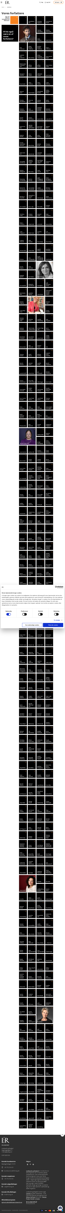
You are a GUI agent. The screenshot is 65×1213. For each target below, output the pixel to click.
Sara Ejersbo (23, 285)
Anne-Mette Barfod (40, 92)
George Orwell (30, 802)
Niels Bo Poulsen (39, 828)
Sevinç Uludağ (39, 1065)
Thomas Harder (48, 399)
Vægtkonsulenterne (23, 1092)
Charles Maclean (31, 688)
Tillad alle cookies (53, 625)
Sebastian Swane (48, 1003)
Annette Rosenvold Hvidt (31, 477)
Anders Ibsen (23, 487)
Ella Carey (31, 171)
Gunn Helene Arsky (49, 65)
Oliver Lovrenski (31, 679)
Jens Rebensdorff (49, 863)
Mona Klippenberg (23, 574)
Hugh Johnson (39, 521)
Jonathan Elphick (31, 293)
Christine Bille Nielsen (49, 758)
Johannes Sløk (39, 959)
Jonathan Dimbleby (48, 250)
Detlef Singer (49, 951)
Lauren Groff (23, 373)
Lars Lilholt (49, 653)
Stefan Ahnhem (23, 40)
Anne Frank (40, 338)
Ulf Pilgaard (23, 829)
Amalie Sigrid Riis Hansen (48, 389)
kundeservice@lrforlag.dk (11, 1171)
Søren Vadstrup (22, 1073)
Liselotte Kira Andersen (22, 56)
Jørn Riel (48, 881)
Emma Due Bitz (22, 127)
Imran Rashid (30, 845)
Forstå (32, 1199)
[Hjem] (7, 2)
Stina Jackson (48, 486)
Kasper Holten (30, 460)
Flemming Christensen (23, 179)
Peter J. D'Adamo (22, 223)
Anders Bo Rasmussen (22, 863)
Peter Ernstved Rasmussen (22, 854)
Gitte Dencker (31, 241)
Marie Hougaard (48, 460)
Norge (44, 1197)
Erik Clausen (40, 198)
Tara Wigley (31, 1109)
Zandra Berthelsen (31, 118)
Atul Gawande (31, 346)
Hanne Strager (21, 994)
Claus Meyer (23, 724)
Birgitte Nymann (39, 775)
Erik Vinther (31, 1083)
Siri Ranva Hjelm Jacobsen (48, 495)
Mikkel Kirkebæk (31, 565)
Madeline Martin (48, 705)
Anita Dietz (31, 250)
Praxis (28, 1199)
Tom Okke (48, 785)
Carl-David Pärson (31, 810)
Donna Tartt (40, 1039)
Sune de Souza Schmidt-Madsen (22, 976)
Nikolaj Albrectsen (48, 30)
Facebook (27, 1164)
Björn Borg (31, 145)
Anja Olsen (22, 802)
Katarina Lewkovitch (31, 653)
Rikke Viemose (48, 1073)
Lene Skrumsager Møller (31, 749)
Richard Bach (22, 92)
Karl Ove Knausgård (40, 574)
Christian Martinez (22, 714)
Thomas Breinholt (48, 144)
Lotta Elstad (40, 294)
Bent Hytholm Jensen (22, 521)
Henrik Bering (21, 118)
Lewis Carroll (39, 171)
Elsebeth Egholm (22, 276)
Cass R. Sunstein (22, 1003)
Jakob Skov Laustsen (48, 635)
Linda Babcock (48, 83)
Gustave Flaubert (22, 328)
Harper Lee (31, 645)
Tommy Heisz (39, 425)
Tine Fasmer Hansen (40, 390)
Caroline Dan (39, 232)
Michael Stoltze (39, 986)
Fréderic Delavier (22, 241)
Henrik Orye (40, 802)
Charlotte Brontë (39, 153)
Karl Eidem (31, 277)
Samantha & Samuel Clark (32, 197)
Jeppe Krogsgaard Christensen (40, 179)
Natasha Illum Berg (48, 109)
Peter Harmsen (22, 407)
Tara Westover (48, 1100)
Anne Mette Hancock (22, 390)
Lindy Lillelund (31, 661)
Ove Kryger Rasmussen (48, 854)
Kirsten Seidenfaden (49, 933)
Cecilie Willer (40, 1109)
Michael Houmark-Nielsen (39, 468)
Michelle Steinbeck (39, 977)
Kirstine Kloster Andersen (39, 48)
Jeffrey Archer (30, 65)
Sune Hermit (23, 452)
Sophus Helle (40, 434)
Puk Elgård (39, 285)
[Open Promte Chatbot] (60, 1208)
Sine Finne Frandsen (22, 337)
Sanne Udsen (23, 1065)
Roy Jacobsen (31, 495)
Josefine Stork (48, 986)
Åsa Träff (48, 1057)
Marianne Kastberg (48, 539)
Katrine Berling (30, 179)
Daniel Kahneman (31, 539)
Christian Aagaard (39, 22)
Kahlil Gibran (30, 355)
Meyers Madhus (48, 688)
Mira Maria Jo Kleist (49, 565)
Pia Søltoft (39, 1021)
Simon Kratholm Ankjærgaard (40, 56)
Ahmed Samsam (22, 924)
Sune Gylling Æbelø (23, 1126)
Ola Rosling (49, 908)
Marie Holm (23, 461)
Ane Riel (39, 881)
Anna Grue (31, 373)
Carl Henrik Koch (49, 583)
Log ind (48, 2)
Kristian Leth (49, 645)
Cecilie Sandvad (39, 924)
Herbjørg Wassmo (48, 1091)
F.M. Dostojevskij (32, 258)
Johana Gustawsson (23, 381)
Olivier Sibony (21, 951)
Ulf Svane (31, 1004)
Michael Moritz (22, 732)
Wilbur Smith (21, 968)
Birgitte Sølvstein (22, 1021)
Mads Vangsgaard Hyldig (49, 477)
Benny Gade (23, 347)
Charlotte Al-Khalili (49, 22)
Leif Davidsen (48, 232)
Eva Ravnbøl (40, 864)
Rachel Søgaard (31, 1012)
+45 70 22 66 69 (8, 1167)
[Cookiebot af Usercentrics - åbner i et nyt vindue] (56, 587)
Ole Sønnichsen (22, 1030)
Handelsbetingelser (6, 1210)
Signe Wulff (31, 1118)
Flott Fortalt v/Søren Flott (32, 328)
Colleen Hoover (39, 460)
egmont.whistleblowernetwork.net (12, 1202)
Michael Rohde (22, 907)
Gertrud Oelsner (30, 784)
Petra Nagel (49, 750)
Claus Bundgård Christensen (49, 179)
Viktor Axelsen (39, 83)
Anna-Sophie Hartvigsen (49, 407)
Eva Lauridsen (31, 635)
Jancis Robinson (39, 898)
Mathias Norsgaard (40, 767)
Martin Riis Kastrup (31, 548)
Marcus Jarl (49, 504)
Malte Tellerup (22, 1047)
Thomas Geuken (22, 355)
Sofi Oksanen (23, 794)
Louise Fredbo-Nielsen (48, 337)
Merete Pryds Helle (24, 443)
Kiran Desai (40, 241)
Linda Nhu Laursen (39, 635)
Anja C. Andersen (48, 48)
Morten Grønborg (48, 372)
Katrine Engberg (22, 302)
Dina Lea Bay (31, 101)
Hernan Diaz (23, 250)
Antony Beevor (39, 101)
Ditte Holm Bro (22, 153)
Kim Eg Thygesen (31, 1056)
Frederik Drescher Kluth (31, 574)
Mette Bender (48, 101)
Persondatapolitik (23, 1210)
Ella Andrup (31, 57)
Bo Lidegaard (39, 653)
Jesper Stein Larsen (23, 635)
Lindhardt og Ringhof (40, 889)
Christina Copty (22, 214)
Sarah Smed (49, 960)
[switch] (24, 614)
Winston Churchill (48, 188)
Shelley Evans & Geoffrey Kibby (48, 555)
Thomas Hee (23, 426)
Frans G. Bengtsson (22, 109)
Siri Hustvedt (23, 478)
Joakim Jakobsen (31, 504)
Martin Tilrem (39, 1056)
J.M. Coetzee (23, 206)
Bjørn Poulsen (48, 828)
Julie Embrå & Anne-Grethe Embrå (49, 292)
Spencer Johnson (48, 521)
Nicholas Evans (31, 320)
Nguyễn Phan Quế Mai (31, 705)
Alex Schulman (22, 933)
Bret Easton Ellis (23, 293)
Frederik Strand (31, 994)
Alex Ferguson (48, 320)
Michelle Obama (48, 775)
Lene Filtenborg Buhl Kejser (22, 556)
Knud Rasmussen (40, 854)
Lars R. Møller (21, 749)
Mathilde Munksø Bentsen (39, 109)
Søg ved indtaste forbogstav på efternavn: (6, 18)
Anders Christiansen (40, 188)
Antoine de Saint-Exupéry (48, 915)
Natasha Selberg (22, 942)
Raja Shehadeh (31, 942)
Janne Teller (49, 1039)
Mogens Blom (48, 127)
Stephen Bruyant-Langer (31, 162)
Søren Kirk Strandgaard (49, 994)
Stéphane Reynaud (39, 872)
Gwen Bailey (32, 92)
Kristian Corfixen (31, 214)
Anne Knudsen (39, 583)
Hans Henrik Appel (49, 57)
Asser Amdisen (39, 39)
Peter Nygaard (22, 775)
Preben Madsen (30, 696)
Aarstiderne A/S (31, 22)
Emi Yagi (39, 1118)
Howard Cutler (39, 214)
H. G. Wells (39, 1100)
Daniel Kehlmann (39, 548)
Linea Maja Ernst (22, 311)
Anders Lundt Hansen (30, 389)
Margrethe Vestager (31, 1073)
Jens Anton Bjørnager (39, 127)
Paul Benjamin (31, 109)
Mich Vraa (48, 1083)
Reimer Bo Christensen (23, 188)
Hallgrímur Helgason (48, 425)
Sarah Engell (32, 312)
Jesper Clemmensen (49, 197)
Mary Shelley (40, 943)
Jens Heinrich (31, 425)
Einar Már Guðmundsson (32, 381)
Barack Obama (21, 784)
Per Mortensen (31, 732)
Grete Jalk (39, 504)
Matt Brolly (31, 154)
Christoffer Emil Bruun (22, 162)
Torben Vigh (23, 1083)
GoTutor (32, 1197)
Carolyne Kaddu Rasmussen (31, 863)
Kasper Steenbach (31, 977)
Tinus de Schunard (39, 933)
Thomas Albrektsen (40, 30)
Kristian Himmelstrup (40, 451)
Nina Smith (40, 969)
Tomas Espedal (48, 311)
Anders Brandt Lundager (48, 679)
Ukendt (30, 1065)
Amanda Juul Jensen (40, 512)
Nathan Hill (31, 452)
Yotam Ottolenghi (48, 802)
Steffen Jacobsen (22, 504)
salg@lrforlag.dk (9, 1187)
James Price (40, 837)
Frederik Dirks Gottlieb (48, 354)
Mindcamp (31, 724)
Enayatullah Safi (40, 916)
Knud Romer (32, 908)
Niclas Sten (22, 986)
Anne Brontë (49, 154)
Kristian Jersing (30, 521)
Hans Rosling (23, 916)
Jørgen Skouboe (22, 959)
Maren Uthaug (48, 1065)
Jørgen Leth (40, 645)
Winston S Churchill (22, 197)
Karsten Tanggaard (22, 1038)
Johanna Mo (40, 724)
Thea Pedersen (48, 810)
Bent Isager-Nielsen (40, 486)
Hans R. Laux (23, 645)
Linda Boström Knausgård (48, 574)
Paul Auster (23, 84)
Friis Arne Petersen (39, 819)
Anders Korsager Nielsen (39, 758)
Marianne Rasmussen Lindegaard (22, 670)
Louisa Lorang (21, 679)
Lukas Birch (49, 119)
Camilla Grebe (39, 363)
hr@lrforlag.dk (8, 1194)
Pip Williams (23, 1118)
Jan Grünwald (39, 372)
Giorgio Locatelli (48, 670)
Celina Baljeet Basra (47, 91)
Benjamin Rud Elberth (31, 285)
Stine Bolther (30, 136)
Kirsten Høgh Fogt (40, 328)
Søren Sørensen (31, 1030)
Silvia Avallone (31, 83)
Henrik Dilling (39, 250)
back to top (62, 1135)
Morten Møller (39, 749)
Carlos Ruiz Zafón (48, 1117)
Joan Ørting (40, 1127)
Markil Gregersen (48, 363)
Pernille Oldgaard (31, 793)
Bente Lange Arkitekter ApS (23, 65)
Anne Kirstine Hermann (48, 442)
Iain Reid (31, 872)
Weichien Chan (48, 171)
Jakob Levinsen (22, 653)
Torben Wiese (21, 1108)
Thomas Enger (48, 302)
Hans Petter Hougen (23, 469)
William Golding (39, 355)
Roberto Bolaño (22, 136)
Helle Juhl (39, 531)
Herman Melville (48, 714)
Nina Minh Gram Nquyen (48, 766)
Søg (42, 2)
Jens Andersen (22, 48)
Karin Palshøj (21, 810)
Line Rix (22, 899)
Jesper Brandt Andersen (31, 48)
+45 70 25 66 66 (8, 1179)
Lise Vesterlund (40, 1073)
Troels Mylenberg (48, 740)
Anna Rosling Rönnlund (39, 907)
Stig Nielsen (23, 767)
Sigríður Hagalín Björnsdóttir (32, 127)
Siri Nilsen (31, 767)
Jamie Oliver (49, 794)
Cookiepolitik (15, 1210)
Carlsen (28, 1193)
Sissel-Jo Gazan (39, 346)
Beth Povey (22, 837)
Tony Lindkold (31, 670)
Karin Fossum (48, 328)
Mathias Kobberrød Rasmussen (48, 845)
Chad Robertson (31, 898)
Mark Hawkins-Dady (39, 416)
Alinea (28, 1197)
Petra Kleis (39, 566)
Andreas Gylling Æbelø (31, 1126)
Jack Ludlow (40, 680)
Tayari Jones (23, 531)
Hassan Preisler (30, 837)
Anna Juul (48, 531)
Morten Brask (39, 144)
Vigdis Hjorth (47, 451)
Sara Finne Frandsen (31, 337)
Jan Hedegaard (48, 416)
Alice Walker (32, 1092)
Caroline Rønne (31, 916)
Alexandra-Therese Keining (48, 547)
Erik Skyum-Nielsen (31, 959)
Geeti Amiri (49, 40)
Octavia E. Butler (48, 162)
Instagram (30, 1164)
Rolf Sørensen (39, 1030)
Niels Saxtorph (48, 924)
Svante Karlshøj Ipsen (31, 486)
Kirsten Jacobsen (22, 495)
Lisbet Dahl (31, 224)
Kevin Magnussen (22, 705)
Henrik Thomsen (48, 1047)
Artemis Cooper (48, 206)
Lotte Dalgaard (22, 232)
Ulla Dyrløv (40, 277)
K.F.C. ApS (31, 206)
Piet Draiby (49, 259)
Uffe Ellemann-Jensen (48, 284)
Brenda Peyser (48, 819)
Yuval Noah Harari (31, 399)
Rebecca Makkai (39, 705)
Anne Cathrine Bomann (48, 135)
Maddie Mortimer (39, 732)
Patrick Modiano (48, 723)
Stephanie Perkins (31, 819)
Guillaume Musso (39, 740)
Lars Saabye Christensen (31, 188)
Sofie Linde (48, 662)
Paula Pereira (21, 819)
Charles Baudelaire (22, 101)
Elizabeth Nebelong (22, 758)
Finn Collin (39, 206)
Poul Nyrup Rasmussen (40, 845)
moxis (38, 1199)
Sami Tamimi (48, 1030)
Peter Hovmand (48, 469)
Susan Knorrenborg (23, 583)
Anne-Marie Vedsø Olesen (40, 793)
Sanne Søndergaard (32, 1021)
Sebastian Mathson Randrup (22, 845)
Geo (47, 347)
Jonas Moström (48, 732)
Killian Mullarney (31, 740)
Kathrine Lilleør (39, 661)
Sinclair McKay (30, 714)
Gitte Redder (23, 872)
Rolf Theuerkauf (40, 1047)
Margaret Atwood (22, 74)
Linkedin (33, 1164)
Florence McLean (39, 714)
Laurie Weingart (31, 1100)
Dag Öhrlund (40, 785)
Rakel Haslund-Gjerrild (22, 416)
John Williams (48, 1108)
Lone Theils (31, 1048)
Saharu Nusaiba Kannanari (39, 538)
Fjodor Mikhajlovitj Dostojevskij (40, 258)
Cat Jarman (22, 513)
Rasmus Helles (48, 434)
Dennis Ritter (47, 889)
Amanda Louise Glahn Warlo (40, 1091)
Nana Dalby (49, 224)
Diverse (22, 259)
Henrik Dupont (22, 267)
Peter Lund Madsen (40, 696)
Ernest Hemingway (40, 442)
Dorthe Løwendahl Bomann (22, 144)
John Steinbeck (48, 977)
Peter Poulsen (30, 828)
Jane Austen (49, 75)
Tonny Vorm (40, 1083)
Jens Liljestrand (22, 661)
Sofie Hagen (40, 382)
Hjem (3, 7)
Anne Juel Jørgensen (22, 539)
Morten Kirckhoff (22, 565)
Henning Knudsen (31, 583)
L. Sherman (49, 943)
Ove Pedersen (39, 810)
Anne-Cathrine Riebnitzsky (49, 871)
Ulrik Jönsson (30, 530)
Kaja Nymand (31, 775)
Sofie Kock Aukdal (39, 74)
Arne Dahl (39, 224)
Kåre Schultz (32, 934)
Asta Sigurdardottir (32, 951)
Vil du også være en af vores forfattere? (8, 35)
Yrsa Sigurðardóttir (40, 951)
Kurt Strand (40, 995)
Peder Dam (31, 233)
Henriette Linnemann (40, 670)
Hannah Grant (30, 363)
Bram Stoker (32, 986)
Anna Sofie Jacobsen (39, 495)
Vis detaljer (57, 620)
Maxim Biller (40, 119)
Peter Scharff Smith (32, 968)
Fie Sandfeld (32, 925)
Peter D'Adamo (48, 214)
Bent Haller (49, 382)
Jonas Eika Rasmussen (31, 854)
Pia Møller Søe (22, 1012)
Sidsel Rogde (49, 899)
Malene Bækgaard (22, 171)
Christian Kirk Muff (22, 740)
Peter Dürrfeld (31, 267)
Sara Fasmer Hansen (23, 399)
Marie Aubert (30, 74)
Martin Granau (22, 363)
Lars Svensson (39, 1003)
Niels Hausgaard (31, 416)
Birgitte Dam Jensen (32, 512)
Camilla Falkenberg (40, 320)
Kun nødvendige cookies (32, 625)
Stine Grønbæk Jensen (48, 512)
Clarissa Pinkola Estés (22, 319)
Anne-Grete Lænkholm (22, 688)
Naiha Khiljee (30, 556)
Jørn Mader (40, 688)
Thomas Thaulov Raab (48, 836)
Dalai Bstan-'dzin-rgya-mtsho (40, 162)
